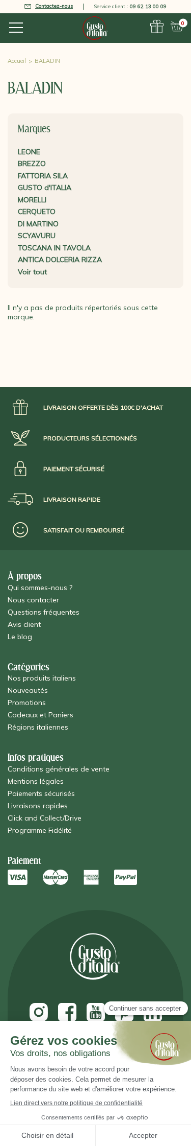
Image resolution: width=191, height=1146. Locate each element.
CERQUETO (37, 211)
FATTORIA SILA (43, 175)
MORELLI (32, 199)
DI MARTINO (38, 223)
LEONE (29, 151)
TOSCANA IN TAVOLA (54, 247)
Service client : (130, 6)
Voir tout (32, 271)
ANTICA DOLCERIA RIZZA (60, 259)
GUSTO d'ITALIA (44, 187)
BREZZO (32, 163)
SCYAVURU (37, 235)
